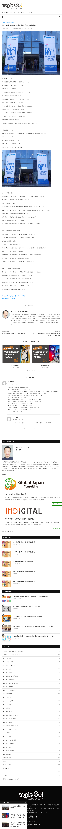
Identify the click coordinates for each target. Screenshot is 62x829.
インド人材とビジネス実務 (31, 740)
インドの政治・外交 (31, 711)
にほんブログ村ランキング (8, 298)
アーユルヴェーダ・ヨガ (31, 665)
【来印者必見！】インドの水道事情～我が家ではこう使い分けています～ (34, 636)
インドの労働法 (31, 704)
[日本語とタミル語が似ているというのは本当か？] (6, 609)
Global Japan (57, 504)
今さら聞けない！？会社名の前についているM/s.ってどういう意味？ (33, 626)
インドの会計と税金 (31, 701)
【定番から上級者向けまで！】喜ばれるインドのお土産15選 (30, 597)
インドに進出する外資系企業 (31, 676)
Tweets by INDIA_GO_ (7, 531)
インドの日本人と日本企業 (8, 22)
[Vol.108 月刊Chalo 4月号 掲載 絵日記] (6, 584)
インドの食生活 (31, 736)
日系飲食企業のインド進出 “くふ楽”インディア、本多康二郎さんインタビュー (17, 815)
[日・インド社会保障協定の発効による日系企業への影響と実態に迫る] (5, 824)
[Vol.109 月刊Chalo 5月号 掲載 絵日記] (6, 574)
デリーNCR (31, 768)
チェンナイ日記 (31, 765)
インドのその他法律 (31, 686)
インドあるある (31, 669)
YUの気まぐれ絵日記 (31, 662)
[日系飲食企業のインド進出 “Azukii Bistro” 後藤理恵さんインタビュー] (16, 354)
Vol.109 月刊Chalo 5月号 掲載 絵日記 (24, 571)
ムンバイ (31, 775)
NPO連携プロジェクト (31, 658)
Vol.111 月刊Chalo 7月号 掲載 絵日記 (24, 552)
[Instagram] (33, 816)
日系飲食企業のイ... (16, 365)
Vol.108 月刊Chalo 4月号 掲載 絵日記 (24, 581)
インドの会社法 (31, 697)
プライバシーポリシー (31, 821)
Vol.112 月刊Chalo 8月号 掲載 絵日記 (24, 542)
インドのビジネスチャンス (31, 690)
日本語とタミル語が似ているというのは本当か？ (27, 606)
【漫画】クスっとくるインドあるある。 (31, 651)
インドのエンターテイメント (31, 679)
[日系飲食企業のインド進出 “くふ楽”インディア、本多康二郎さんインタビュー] (45, 354)
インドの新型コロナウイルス (31, 715)
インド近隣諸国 (31, 754)
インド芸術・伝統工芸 (31, 750)
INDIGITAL (57, 528)
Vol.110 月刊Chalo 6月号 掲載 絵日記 (24, 562)
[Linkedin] (36, 816)
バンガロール (31, 772)
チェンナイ (31, 761)
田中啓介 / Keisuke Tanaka (14, 28)
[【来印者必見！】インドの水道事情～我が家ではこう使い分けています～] (6, 638)
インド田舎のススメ (31, 747)
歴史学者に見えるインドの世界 (31, 779)
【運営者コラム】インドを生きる (31, 654)
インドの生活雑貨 (31, 722)
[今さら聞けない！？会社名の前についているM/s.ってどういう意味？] (6, 628)
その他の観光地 (31, 757)
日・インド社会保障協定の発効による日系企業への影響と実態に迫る (17, 824)
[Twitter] (29, 816)
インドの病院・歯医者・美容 (31, 725)
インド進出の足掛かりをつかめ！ (17, 806)
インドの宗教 (31, 708)
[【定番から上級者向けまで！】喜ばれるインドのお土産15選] (6, 599)
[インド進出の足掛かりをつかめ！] (5, 807)
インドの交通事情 (31, 693)
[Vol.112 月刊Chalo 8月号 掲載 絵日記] (6, 544)
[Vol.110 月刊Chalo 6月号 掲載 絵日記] (6, 564)
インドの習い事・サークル (31, 729)
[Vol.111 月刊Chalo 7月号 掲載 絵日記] (6, 554)
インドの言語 (31, 733)
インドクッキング (31, 672)
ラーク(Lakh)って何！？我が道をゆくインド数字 (27, 616)
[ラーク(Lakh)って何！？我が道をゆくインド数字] (6, 618)
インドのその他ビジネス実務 (31, 683)
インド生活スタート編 (31, 743)
